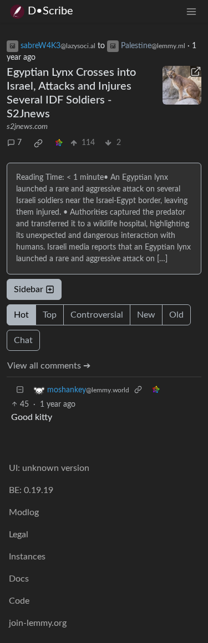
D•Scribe (50, 11)
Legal (18, 534)
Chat (23, 340)
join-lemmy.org (38, 623)
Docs (19, 578)
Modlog (24, 512)
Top (50, 314)
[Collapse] (20, 390)
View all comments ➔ (48, 365)
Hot (21, 314)
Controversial (96, 314)
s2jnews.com (27, 127)
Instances (27, 556)
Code (19, 601)
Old (176, 314)
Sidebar (28, 289)
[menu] (191, 11)
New (146, 314)
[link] (38, 143)
